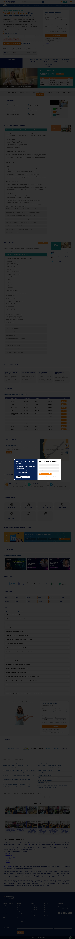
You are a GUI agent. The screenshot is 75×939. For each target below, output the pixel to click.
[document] (37, 469)
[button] (59, 460)
